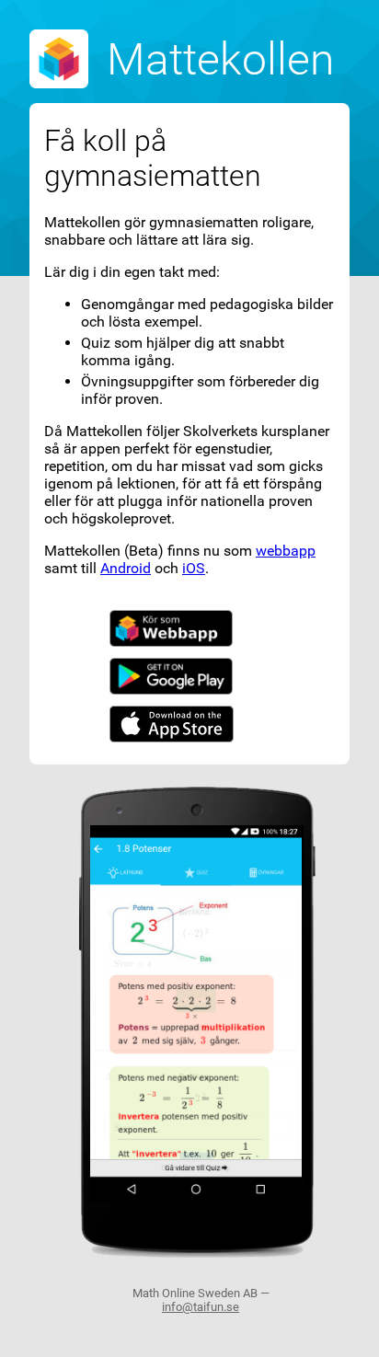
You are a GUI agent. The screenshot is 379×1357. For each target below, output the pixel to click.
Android (125, 568)
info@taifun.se (200, 1307)
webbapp (286, 550)
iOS (193, 568)
